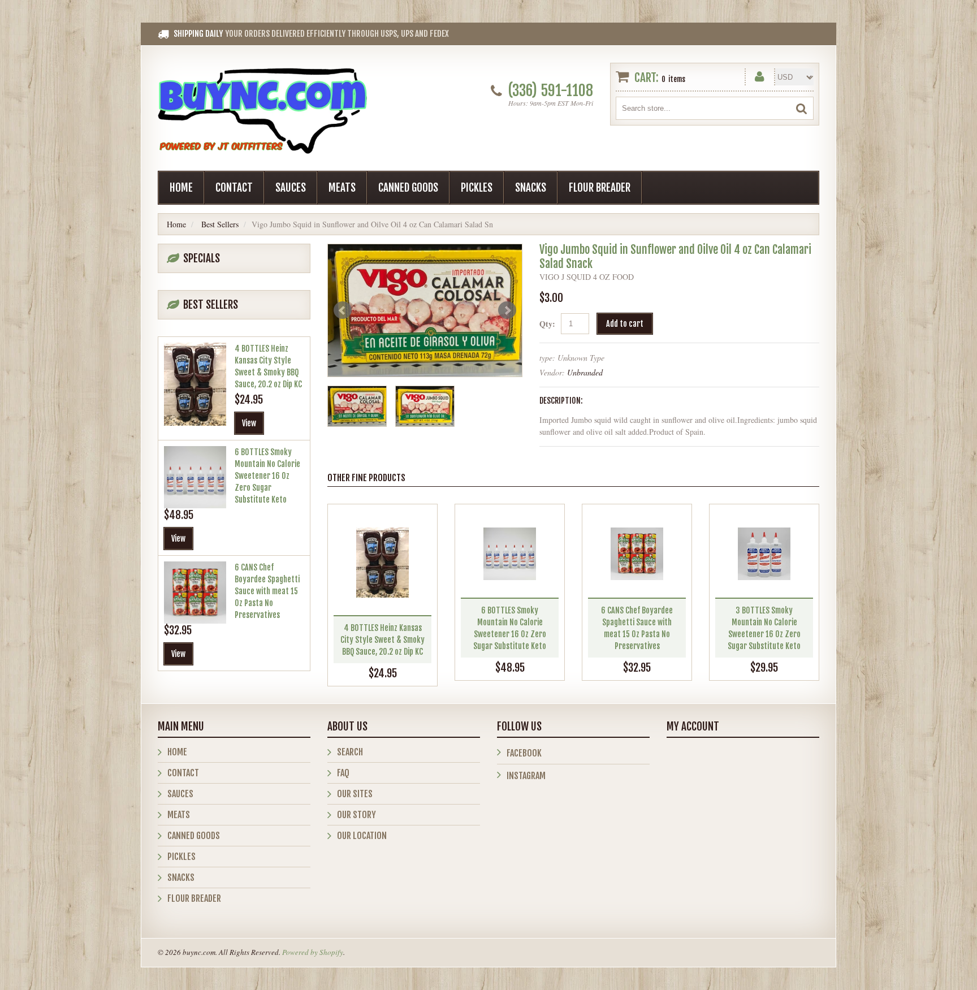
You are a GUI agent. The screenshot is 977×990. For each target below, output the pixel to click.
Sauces (290, 187)
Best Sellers (220, 224)
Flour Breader (599, 187)
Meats (342, 187)
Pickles (476, 187)
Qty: (547, 324)
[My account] (759, 74)
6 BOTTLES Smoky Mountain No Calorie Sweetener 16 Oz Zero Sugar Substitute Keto (267, 475)
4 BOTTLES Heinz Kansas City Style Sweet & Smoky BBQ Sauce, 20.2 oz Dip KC (382, 639)
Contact (234, 187)
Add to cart (624, 323)
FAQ (343, 773)
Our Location (362, 835)
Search (350, 752)
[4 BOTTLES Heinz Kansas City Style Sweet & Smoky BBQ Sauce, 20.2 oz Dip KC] (382, 562)
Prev (343, 310)
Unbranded (585, 372)
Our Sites (355, 793)
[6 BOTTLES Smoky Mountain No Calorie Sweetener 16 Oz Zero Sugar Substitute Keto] (510, 554)
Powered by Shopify (312, 952)
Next (507, 310)
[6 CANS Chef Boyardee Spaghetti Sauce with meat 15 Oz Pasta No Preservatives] (637, 554)
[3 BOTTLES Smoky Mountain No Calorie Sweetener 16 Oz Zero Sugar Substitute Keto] (764, 554)
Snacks (530, 187)
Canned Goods (408, 187)
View (249, 423)
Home (181, 187)
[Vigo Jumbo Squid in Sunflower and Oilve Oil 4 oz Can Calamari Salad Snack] (425, 310)
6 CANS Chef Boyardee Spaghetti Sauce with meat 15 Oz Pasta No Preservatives (267, 591)
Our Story (356, 814)
